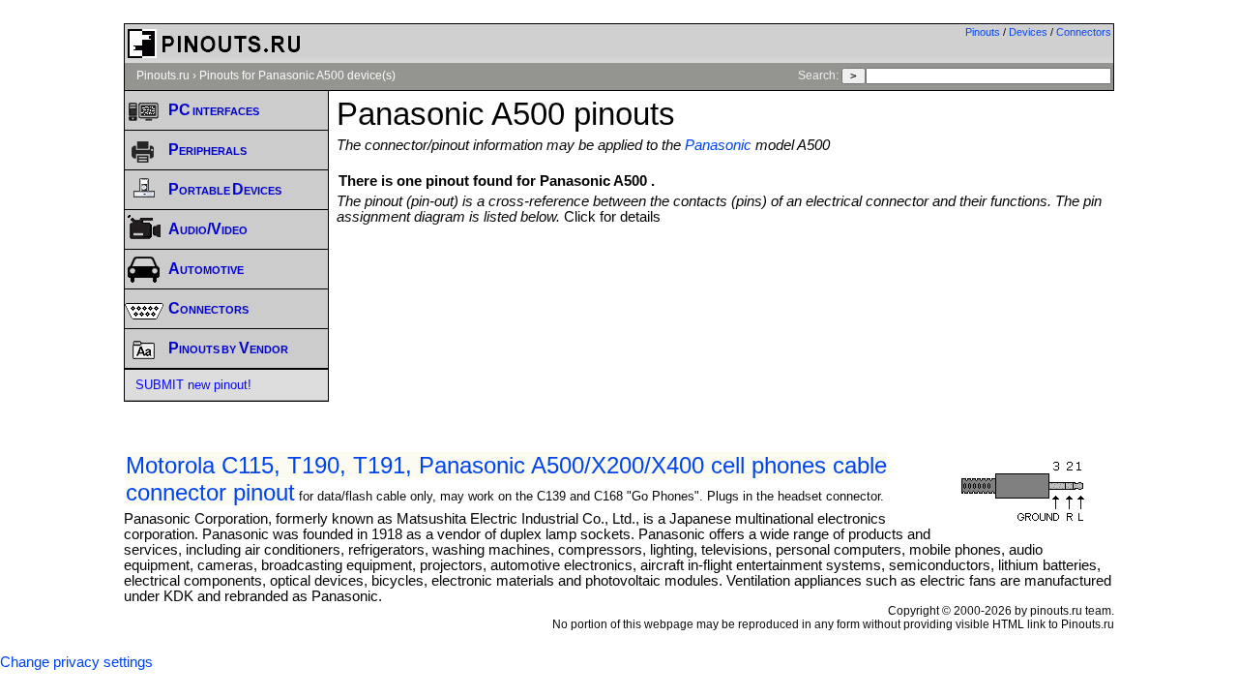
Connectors (1083, 32)
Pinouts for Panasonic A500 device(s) (297, 75)
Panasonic (718, 145)
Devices (1028, 32)
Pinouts (982, 32)
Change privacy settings (76, 662)
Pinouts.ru (163, 75)
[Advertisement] (725, 277)
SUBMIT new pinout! (193, 385)
